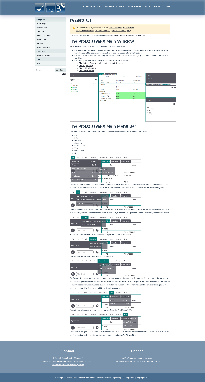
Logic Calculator (43, 47)
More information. (153, 361)
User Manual (42, 27)
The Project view (86, 66)
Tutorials (40, 31)
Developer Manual (44, 35)
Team (167, 6)
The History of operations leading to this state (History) (101, 63)
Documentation (113, 6)
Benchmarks (42, 39)
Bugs (147, 6)
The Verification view (87, 68)
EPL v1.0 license (139, 361)
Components (91, 6)
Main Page (41, 23)
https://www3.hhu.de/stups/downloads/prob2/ (126, 35)
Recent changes (43, 55)
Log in (39, 63)
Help (64, 74)
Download (134, 6)
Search (62, 70)
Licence (40, 43)
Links (157, 6)
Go (57, 70)
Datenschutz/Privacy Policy (72, 365)
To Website (56, 365)
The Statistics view (86, 71)
